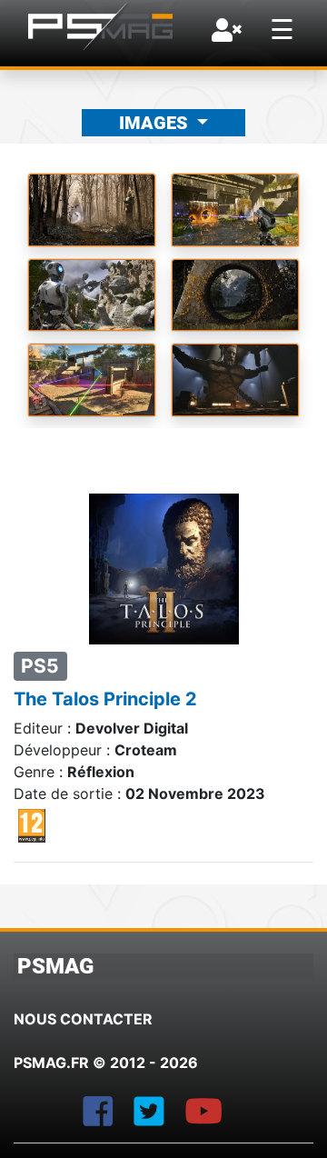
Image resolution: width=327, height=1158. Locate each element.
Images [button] (156, 123)
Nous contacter (83, 1019)
